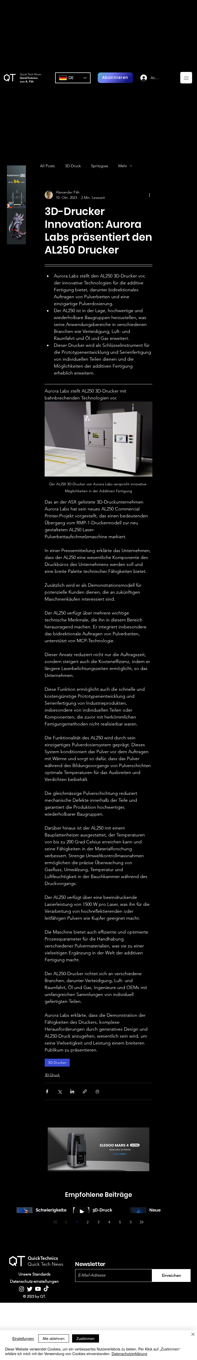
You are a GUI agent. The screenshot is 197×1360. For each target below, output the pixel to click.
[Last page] (141, 1222)
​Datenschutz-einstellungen (34, 1281)
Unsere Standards (34, 1274)
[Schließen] (193, 1334)
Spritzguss (99, 165)
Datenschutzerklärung (129, 1353)
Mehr (122, 165)
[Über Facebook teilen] (47, 1091)
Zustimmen (85, 1338)
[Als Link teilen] (84, 1091)
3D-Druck (73, 165)
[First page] (55, 1222)
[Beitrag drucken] (97, 1091)
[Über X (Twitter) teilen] (59, 1091)
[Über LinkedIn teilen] (72, 1091)
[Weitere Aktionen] (149, 195)
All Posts (47, 165)
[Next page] (130, 1222)
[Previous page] (66, 1222)
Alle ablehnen (54, 1338)
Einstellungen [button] (23, 1338)
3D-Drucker (57, 1062)
